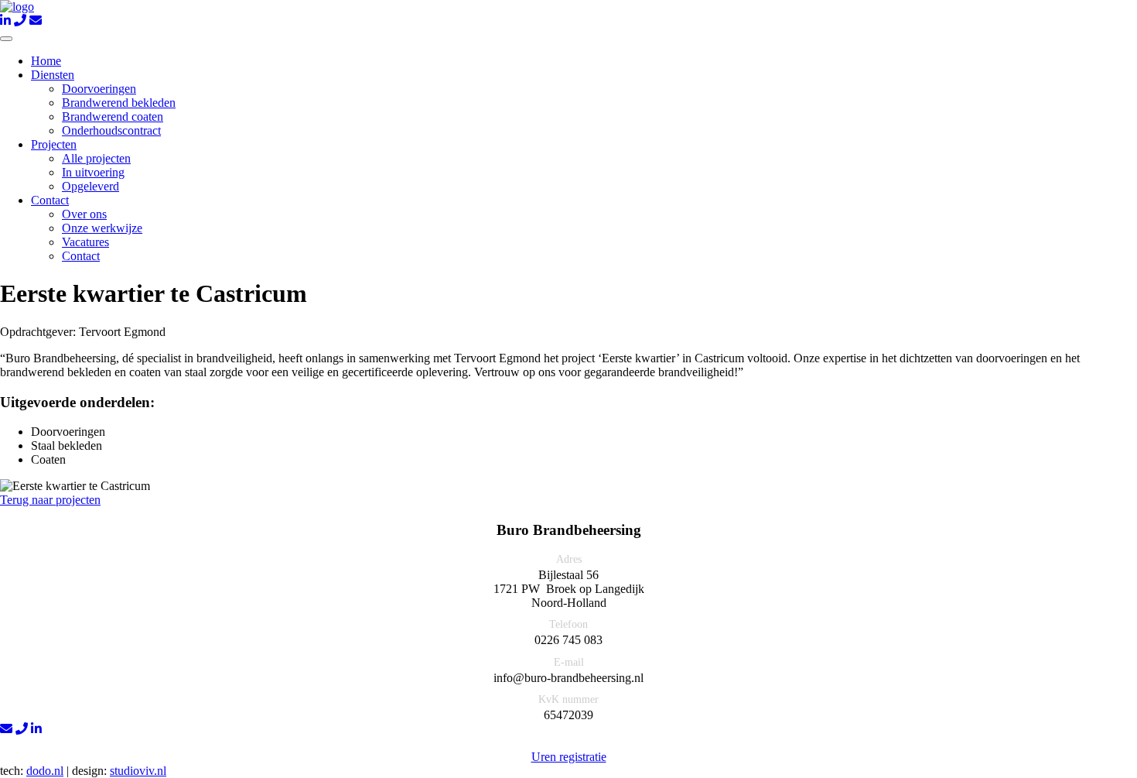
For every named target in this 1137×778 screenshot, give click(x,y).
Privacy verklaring (476, 742)
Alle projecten (96, 158)
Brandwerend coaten (112, 116)
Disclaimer (562, 742)
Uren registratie (568, 756)
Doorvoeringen (99, 88)
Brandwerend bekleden (119, 102)
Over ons (84, 214)
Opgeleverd (90, 186)
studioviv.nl (138, 770)
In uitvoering (93, 172)
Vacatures (85, 241)
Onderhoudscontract (111, 130)
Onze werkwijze (102, 228)
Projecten (54, 144)
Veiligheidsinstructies (654, 742)
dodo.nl (44, 770)
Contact (50, 200)
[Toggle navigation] (6, 38)
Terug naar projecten (50, 499)
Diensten (52, 74)
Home (46, 60)
